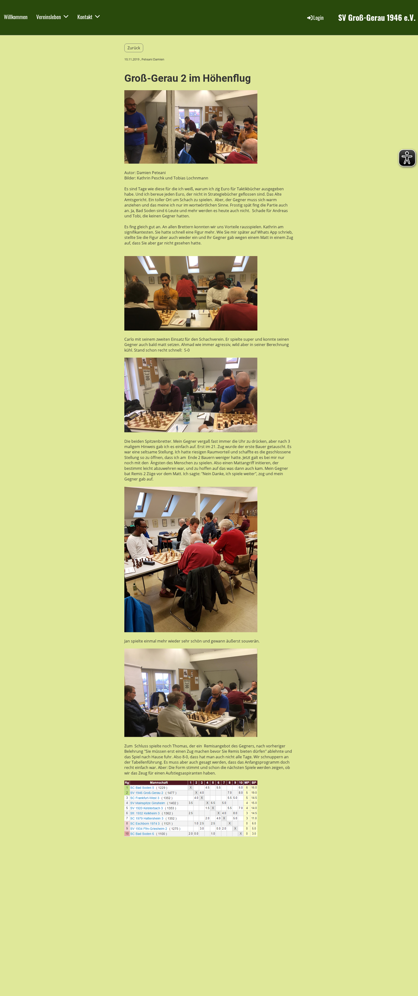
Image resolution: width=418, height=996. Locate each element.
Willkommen (16, 17)
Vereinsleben (48, 17)
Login (318, 17)
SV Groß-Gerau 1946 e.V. (377, 17)
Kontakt (84, 17)
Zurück (133, 48)
